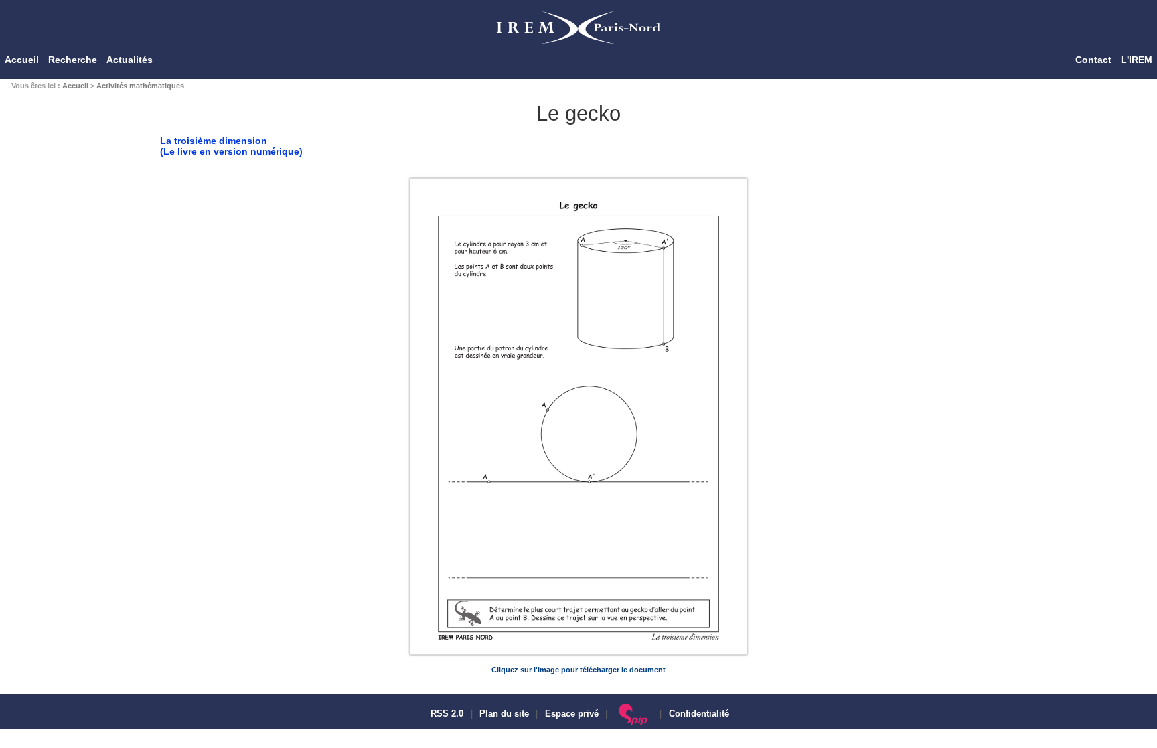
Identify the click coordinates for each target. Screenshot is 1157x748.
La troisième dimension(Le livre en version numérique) (231, 146)
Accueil (22, 59)
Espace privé (572, 714)
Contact (1093, 59)
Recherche (72, 59)
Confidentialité (699, 714)
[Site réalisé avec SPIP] (634, 714)
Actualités (129, 59)
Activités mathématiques (140, 86)
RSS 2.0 (445, 714)
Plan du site (504, 714)
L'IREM (1136, 59)
